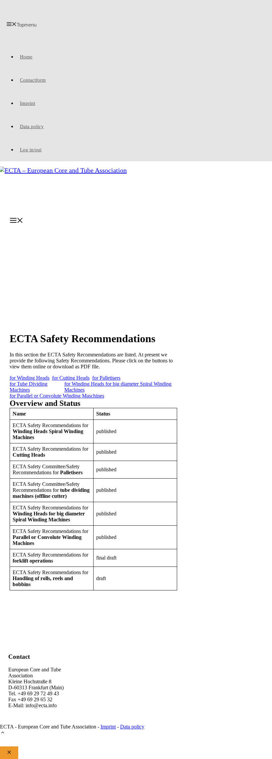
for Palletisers (106, 378)
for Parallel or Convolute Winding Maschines (57, 396)
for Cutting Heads (71, 378)
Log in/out (30, 149)
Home (26, 56)
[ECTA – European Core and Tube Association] (137, 185)
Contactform (33, 80)
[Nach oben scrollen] (2, 733)
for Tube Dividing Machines (28, 387)
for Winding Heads (29, 378)
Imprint (27, 103)
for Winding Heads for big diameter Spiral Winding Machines (117, 387)
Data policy (32, 126)
